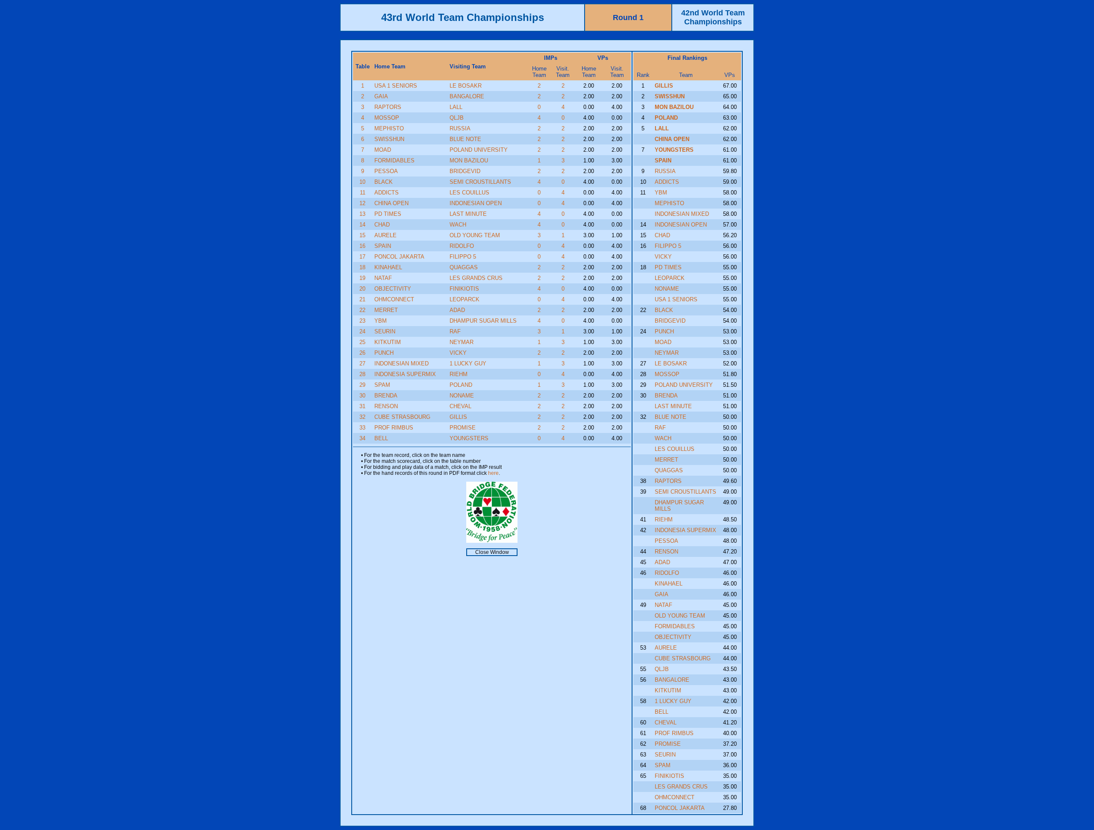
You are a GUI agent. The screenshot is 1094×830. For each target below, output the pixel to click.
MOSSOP (386, 118)
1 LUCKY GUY (468, 363)
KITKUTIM (387, 342)
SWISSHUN (389, 139)
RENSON (386, 406)
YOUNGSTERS (469, 438)
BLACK (383, 182)
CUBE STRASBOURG (402, 417)
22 (362, 310)
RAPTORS (387, 107)
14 (362, 224)
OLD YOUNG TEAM (475, 235)
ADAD (457, 310)
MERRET (386, 310)
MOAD (382, 150)
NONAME (462, 395)
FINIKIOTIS (464, 288)
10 (362, 182)
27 (362, 363)
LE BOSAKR (466, 85)
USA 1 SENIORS (395, 85)
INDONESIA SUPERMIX (405, 374)
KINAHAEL (388, 267)
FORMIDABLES (394, 160)
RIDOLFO (462, 246)
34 (362, 438)
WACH (458, 224)
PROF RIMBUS (393, 427)
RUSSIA (460, 128)
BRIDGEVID (465, 171)
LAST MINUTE (468, 214)
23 (362, 321)
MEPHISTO (389, 128)
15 (362, 235)
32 (362, 417)
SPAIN (382, 246)
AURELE (385, 235)
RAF (455, 331)
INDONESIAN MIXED (401, 363)
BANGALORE (467, 96)
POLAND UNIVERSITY (479, 150)
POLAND (461, 385)
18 (362, 267)
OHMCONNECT (394, 299)
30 (362, 395)
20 (362, 288)
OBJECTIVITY (392, 288)
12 (362, 203)
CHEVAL (460, 406)
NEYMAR (461, 342)
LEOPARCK (464, 299)
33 (362, 427)
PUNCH (384, 353)
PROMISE (463, 427)
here (493, 473)
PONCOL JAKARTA (399, 256)
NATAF (383, 278)
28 (362, 374)
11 (362, 192)
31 (362, 406)
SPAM (382, 385)
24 (362, 331)
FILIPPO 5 (463, 256)
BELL (381, 438)
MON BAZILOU (469, 160)
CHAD (382, 224)
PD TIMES (387, 214)
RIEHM (459, 374)
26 (362, 353)
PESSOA (386, 171)
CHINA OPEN (391, 203)
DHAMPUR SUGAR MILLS (483, 321)
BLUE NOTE (465, 139)
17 (362, 256)
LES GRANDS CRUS (476, 278)
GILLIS (458, 417)
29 (362, 385)
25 (362, 342)
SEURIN (384, 331)
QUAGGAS (464, 267)
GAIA (381, 96)
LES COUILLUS (469, 192)
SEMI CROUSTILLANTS (480, 182)
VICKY (458, 353)
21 (362, 299)
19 (362, 278)
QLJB (457, 118)
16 (362, 246)
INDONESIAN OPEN (476, 203)
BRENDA (385, 395)
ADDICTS (386, 192)
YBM (380, 321)
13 (362, 214)
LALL (456, 107)
